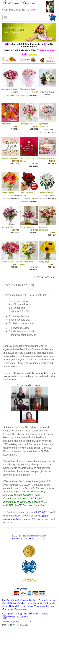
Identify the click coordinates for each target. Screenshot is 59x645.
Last (47, 277)
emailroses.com (18, 376)
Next (37, 277)
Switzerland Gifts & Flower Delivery (19, 10)
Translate (24, 624)
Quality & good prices (18, 301)
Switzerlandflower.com (37, 536)
